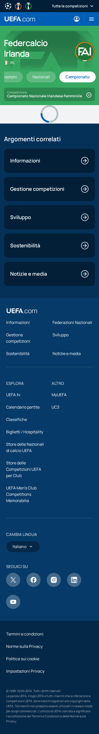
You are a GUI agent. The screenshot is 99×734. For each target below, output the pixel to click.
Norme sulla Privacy (24, 646)
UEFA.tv (13, 394)
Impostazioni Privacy (25, 671)
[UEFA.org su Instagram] (54, 585)
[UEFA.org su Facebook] (33, 585)
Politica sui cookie (22, 658)
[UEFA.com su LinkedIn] (74, 585)
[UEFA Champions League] (8, 5)
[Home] (22, 310)
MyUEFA (59, 394)
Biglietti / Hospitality (24, 432)
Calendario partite (23, 407)
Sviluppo (61, 335)
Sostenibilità (17, 353)
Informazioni (18, 322)
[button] (89, 19)
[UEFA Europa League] (18, 5)
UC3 (55, 407)
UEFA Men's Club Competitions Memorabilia (21, 494)
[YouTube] (13, 607)
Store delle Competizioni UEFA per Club (23, 469)
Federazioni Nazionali (72, 322)
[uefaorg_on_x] (13, 585)
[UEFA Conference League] (28, 5)
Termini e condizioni (24, 634)
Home (20, 18)
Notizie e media (67, 353)
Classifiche (16, 419)
